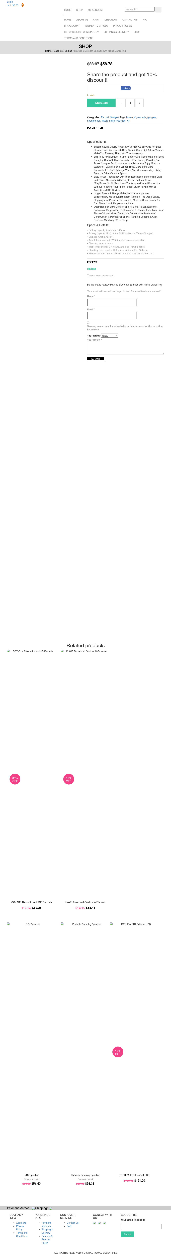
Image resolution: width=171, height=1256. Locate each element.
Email (91, 309)
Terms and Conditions (78, 38)
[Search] (158, 10)
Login (10, 1)
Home (67, 10)
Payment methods (96, 25)
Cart (96, 19)
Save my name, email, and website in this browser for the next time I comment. (125, 327)
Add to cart (101, 102)
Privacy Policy (122, 25)
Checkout (111, 19)
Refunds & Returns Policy (81, 32)
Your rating (94, 335)
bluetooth (131, 117)
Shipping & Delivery (116, 32)
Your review (94, 339)
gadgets (151, 117)
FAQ (144, 19)
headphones (93, 120)
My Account (96, 10)
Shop (79, 10)
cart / (15, 5)
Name (91, 296)
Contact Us (129, 19)
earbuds (141, 117)
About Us (82, 19)
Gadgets (58, 50)
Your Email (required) (133, 1219)
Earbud (68, 50)
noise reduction (117, 120)
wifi (128, 120)
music (105, 120)
